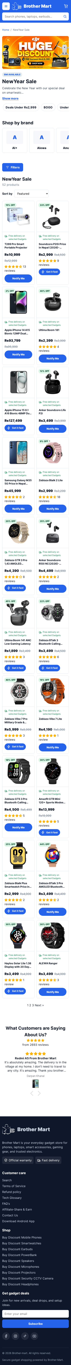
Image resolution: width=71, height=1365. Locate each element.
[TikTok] (25, 1336)
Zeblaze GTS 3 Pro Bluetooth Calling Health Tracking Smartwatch (16, 800)
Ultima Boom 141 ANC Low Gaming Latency (18, 642)
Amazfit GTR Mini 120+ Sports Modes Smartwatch (51, 800)
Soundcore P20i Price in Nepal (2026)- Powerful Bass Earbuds (52, 245)
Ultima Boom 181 (49, 329)
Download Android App (18, 1221)
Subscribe (35, 1324)
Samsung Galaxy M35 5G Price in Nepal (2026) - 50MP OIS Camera (18, 482)
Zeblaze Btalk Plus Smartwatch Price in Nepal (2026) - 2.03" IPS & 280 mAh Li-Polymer (17, 885)
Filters (15, 167)
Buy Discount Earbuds (17, 1249)
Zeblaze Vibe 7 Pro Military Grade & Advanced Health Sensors (16, 720)
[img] (35, 1040)
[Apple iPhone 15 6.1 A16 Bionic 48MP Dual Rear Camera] (18, 382)
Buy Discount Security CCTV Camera (27, 1278)
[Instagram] (15, 1336)
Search (7, 1180)
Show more (10, 98)
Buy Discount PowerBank (19, 1255)
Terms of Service (13, 1186)
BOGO (48, 107)
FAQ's (6, 1203)
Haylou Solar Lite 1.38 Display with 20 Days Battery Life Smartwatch (18, 965)
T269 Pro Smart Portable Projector (16, 245)
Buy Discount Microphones (20, 1266)
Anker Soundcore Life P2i (52, 411)
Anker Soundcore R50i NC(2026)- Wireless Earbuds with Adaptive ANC (50, 562)
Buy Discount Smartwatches (21, 1243)
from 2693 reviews (35, 1045)
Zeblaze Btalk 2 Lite (51, 480)
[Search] (65, 16)
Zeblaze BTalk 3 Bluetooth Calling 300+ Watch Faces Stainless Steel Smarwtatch (50, 642)
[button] (32, 1093)
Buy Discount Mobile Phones (22, 1237)
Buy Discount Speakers (18, 1261)
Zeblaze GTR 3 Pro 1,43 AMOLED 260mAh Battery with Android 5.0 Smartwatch (18, 562)
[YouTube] (34, 1336)
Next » (39, 1005)
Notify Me (18, 278)
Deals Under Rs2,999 (21, 107)
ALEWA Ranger (48, 963)
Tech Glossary (12, 1198)
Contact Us (10, 1215)
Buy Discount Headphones (20, 1284)
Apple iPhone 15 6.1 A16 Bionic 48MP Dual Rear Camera (18, 411)
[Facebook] (6, 1336)
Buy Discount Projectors (19, 1272)
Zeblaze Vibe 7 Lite (50, 718)
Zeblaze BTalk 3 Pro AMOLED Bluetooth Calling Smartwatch (51, 885)
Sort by (7, 193)
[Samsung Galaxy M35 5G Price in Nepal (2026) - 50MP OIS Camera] (18, 452)
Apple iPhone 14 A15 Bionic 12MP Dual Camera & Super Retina (17, 331)
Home (5, 29)
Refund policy (11, 1192)
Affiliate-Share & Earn (17, 1209)
